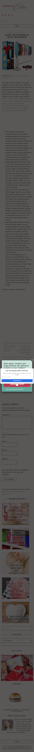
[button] (16, 371)
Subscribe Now (17, 380)
